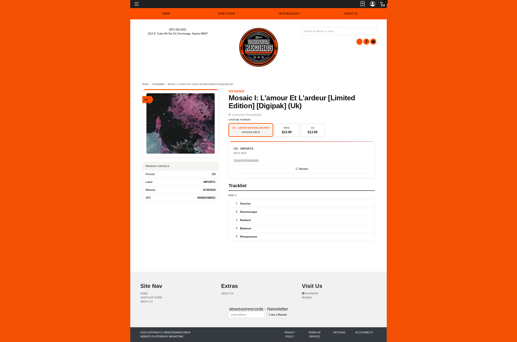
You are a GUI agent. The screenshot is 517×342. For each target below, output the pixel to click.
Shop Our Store (151, 297)
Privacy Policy (290, 334)
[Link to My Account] (373, 4)
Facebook (311, 293)
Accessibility (364, 332)
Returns (339, 332)
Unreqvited (158, 84)
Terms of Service (314, 334)
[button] (227, 13)
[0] (383, 5)
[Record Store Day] (359, 41)
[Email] (373, 41)
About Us (351, 13)
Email (308, 297)
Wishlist (303, 169)
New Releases (289, 13)
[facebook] (366, 41)
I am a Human (278, 314)
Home (145, 84)
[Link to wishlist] (363, 4)
